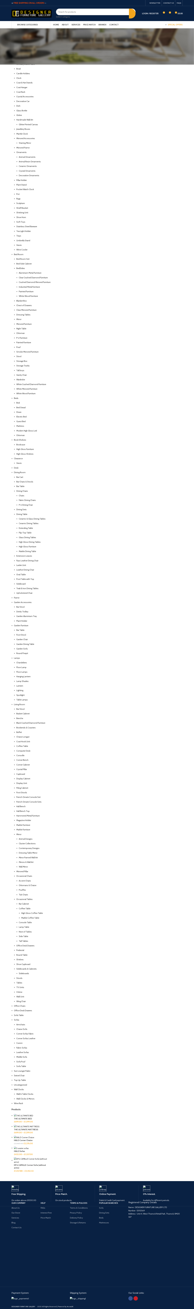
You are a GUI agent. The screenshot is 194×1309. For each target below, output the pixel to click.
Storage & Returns (78, 1222)
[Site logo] (31, 13)
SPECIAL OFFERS (175, 24)
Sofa (101, 1208)
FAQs (43, 1208)
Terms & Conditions (79, 1208)
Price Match (46, 1217)
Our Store (15, 1212)
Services (15, 1217)
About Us (15, 1208)
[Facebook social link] (138, 3)
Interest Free (46, 1212)
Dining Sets (104, 1212)
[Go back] (7, 33)
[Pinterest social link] (142, 3)
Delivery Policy (76, 1217)
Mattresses (104, 1222)
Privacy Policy (76, 1212)
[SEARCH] (132, 13)
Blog (13, 1222)
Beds (101, 1217)
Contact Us (16, 1227)
